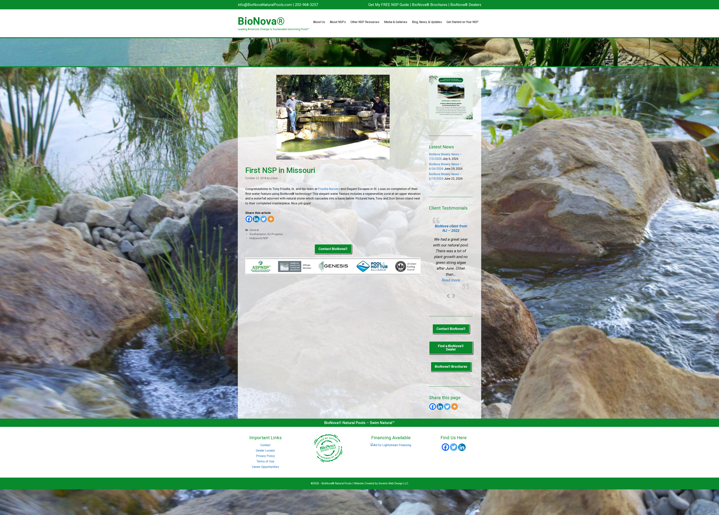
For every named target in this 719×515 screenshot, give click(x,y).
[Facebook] (249, 219)
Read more (455, 280)
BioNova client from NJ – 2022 (451, 228)
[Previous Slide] (448, 295)
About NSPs (338, 22)
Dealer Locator (265, 450)
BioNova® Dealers (465, 4)
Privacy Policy (265, 456)
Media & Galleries (395, 22)
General (254, 230)
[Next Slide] (453, 295)
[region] (359, 52)
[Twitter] (263, 219)
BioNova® (261, 21)
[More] (271, 219)
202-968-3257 (306, 4)
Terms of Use (265, 461)
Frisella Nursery (329, 189)
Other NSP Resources (365, 22)
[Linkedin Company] (462, 447)
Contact (265, 445)
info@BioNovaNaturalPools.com (265, 4)
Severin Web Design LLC (393, 483)
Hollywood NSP (258, 238)
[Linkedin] (256, 219)
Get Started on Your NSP (462, 22)
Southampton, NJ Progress (266, 234)
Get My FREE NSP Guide (388, 4)
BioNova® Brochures (429, 4)
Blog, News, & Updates (427, 22)
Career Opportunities (265, 467)
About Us (319, 22)
